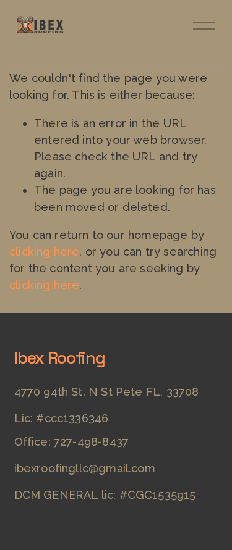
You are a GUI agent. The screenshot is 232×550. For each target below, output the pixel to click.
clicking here (44, 251)
